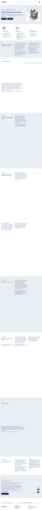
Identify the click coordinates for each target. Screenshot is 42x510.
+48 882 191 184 (17, 505)
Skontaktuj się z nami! (5, 493)
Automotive (9, 502)
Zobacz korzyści (10, 18)
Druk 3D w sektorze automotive (10, 9)
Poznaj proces (4, 18)
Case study (3, 9)
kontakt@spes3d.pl (17, 506)
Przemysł (31, 502)
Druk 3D (29, 502)
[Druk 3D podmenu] (24, 2)
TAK (38, 489)
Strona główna (19, 2)
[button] (38, 492)
